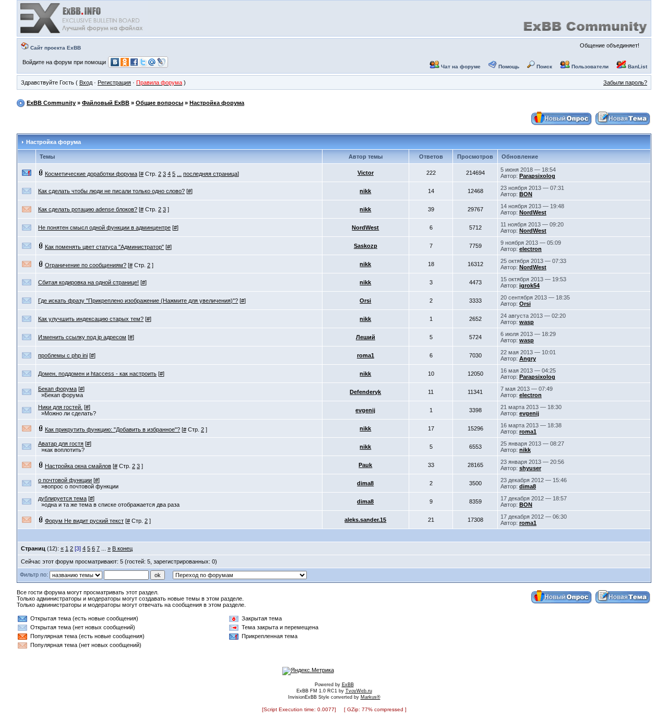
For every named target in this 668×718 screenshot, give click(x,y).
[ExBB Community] (82, 32)
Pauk (365, 465)
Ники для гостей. (60, 407)
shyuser (530, 468)
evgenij (365, 410)
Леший (365, 337)
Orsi (365, 300)
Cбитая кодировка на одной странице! (88, 282)
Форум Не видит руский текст (84, 521)
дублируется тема (62, 498)
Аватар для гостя (61, 443)
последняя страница (210, 174)
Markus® (370, 697)
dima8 (365, 483)
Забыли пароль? (625, 82)
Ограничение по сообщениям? (85, 265)
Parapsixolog (537, 176)
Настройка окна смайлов (78, 466)
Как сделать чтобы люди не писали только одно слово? (111, 191)
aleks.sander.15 (365, 520)
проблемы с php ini (63, 355)
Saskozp (365, 246)
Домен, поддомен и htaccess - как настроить (97, 373)
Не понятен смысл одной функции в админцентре (104, 227)
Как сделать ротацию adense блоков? (87, 209)
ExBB (348, 684)
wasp (526, 322)
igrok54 (529, 285)
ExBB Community (51, 103)
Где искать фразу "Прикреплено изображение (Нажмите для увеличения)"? (138, 300)
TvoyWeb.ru (358, 690)
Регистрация (114, 82)
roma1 (365, 355)
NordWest (532, 212)
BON (525, 194)
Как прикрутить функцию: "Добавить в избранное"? (112, 429)
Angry (527, 358)
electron (530, 249)
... (179, 174)
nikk (365, 191)
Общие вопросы (159, 103)
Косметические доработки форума (91, 174)
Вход (85, 82)
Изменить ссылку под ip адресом (82, 337)
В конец (122, 548)
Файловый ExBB (105, 103)
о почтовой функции (65, 480)
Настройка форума (216, 103)
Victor (365, 173)
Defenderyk (365, 392)
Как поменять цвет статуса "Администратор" (104, 247)
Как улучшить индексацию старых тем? (91, 319)
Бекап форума (57, 389)
